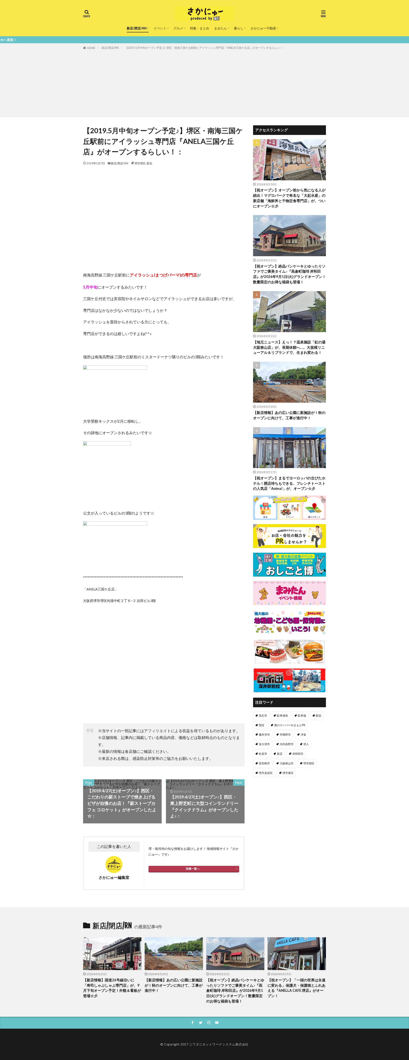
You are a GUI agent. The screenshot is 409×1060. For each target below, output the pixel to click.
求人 (306, 744)
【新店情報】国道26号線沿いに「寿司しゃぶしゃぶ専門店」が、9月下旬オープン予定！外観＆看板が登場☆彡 (112, 988)
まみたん (220, 28)
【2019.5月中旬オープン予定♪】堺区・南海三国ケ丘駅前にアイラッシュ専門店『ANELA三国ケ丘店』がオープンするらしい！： (205, 47)
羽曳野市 (285, 734)
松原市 (263, 753)
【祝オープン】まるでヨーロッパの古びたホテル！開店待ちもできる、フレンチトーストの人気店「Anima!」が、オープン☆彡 (289, 483)
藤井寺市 (264, 734)
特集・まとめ (199, 28)
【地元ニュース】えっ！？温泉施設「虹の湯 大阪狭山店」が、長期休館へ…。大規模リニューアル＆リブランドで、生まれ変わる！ (289, 347)
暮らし (238, 28)
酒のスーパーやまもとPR (289, 725)
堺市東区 (288, 773)
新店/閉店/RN (137, 28)
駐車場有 (282, 715)
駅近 (149, 163)
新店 (279, 753)
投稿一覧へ (193, 868)
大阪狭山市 (287, 763)
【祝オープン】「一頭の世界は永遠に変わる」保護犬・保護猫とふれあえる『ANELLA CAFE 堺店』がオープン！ (296, 988)
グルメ (178, 28)
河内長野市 (287, 744)
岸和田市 (297, 753)
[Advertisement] (204, 82)
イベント (160, 28)
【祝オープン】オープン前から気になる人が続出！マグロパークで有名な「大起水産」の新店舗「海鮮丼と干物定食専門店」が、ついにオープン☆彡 (289, 198)
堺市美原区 (266, 773)
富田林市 (264, 763)
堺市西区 (308, 763)
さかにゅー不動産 (263, 28)
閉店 (261, 725)
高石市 (263, 715)
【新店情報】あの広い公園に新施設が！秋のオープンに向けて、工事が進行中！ (289, 415)
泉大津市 (264, 744)
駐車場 (302, 715)
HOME (91, 48)
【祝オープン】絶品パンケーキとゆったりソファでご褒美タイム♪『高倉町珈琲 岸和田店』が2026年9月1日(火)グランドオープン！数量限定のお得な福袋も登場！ (289, 274)
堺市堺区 (139, 163)
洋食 (303, 734)
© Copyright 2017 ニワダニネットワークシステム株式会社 (204, 1044)
